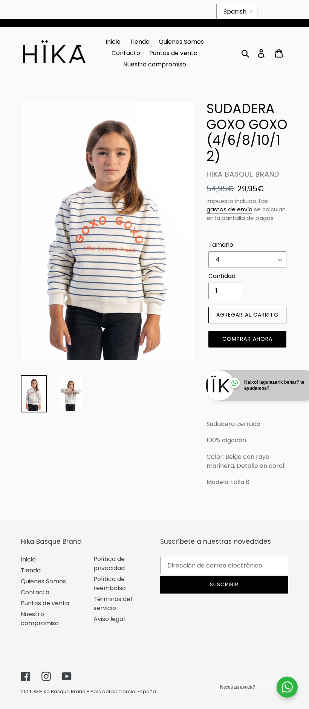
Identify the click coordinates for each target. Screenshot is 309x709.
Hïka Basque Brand (62, 691)
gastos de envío (229, 209)
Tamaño (220, 244)
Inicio (28, 559)
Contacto (35, 592)
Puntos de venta (45, 603)
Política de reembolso (109, 583)
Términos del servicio (112, 603)
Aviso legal (109, 619)
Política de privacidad (109, 563)
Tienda (31, 570)
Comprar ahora (247, 339)
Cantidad (222, 276)
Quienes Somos (43, 581)
